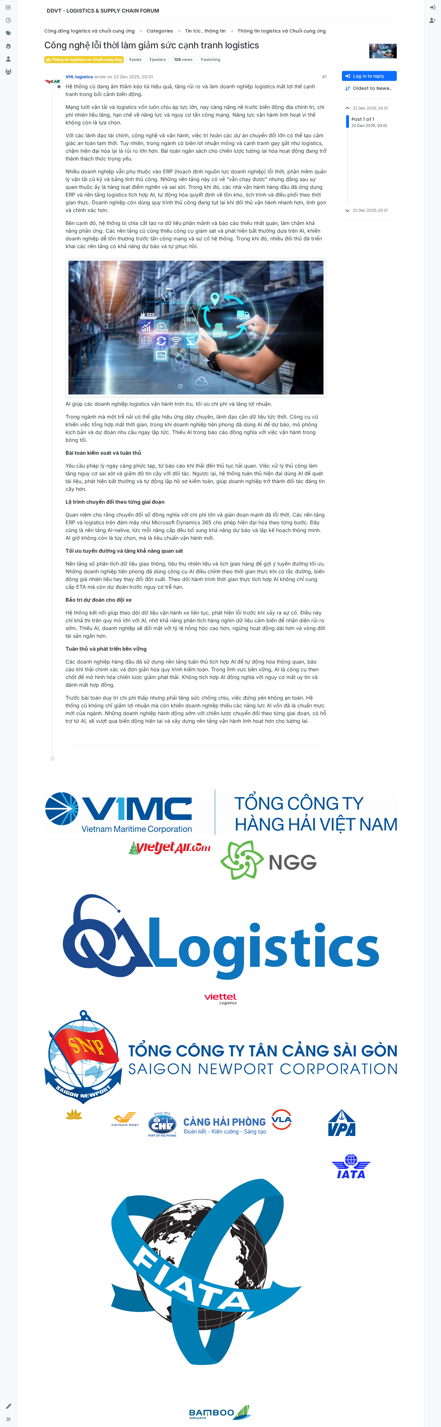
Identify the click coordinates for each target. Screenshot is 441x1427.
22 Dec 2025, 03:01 (133, 76)
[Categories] (8, 8)
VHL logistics (79, 76)
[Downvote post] (308, 738)
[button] (8, 1406)
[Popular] (8, 46)
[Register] (432, 20)
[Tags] (8, 33)
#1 (324, 76)
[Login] (432, 8)
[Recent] (8, 20)
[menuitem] (432, 8)
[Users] (8, 59)
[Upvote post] (285, 738)
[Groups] (8, 72)
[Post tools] (321, 738)
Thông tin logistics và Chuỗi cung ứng (86, 59)
